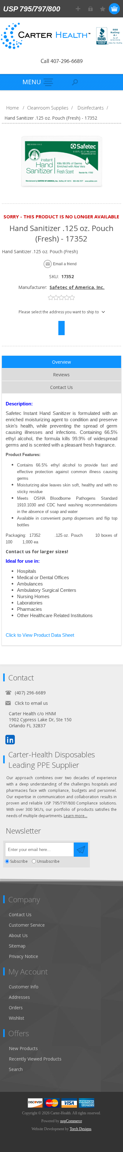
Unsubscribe (48, 861)
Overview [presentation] (61, 362)
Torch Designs (80, 1129)
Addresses (19, 997)
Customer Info (23, 987)
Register (78, 8)
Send (81, 849)
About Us (18, 935)
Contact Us (20, 914)
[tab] (61, 362)
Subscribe (19, 861)
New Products (23, 1048)
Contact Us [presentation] (61, 387)
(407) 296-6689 (30, 693)
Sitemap (17, 946)
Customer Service (27, 925)
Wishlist (16, 1018)
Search (16, 1069)
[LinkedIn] (10, 739)
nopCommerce (71, 1121)
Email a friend (65, 264)
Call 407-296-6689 (62, 62)
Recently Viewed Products (35, 1059)
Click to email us (31, 703)
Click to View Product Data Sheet (40, 635)
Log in (90, 8)
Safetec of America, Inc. (77, 287)
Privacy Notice (23, 956)
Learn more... (75, 815)
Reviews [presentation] (61, 375)
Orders (16, 1008)
